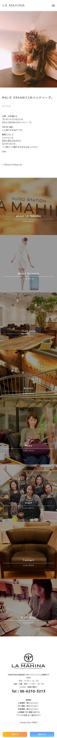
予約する (15, 734)
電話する (42, 734)
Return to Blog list (13, 164)
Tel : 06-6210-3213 (28, 691)
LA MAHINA (13, 5)
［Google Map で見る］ (28, 722)
